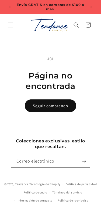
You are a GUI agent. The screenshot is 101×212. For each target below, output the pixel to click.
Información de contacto (35, 200)
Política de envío (35, 192)
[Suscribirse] (84, 161)
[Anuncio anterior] (10, 7)
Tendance (22, 184)
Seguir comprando (50, 105)
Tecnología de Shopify (45, 184)
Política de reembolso (73, 200)
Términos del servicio (67, 192)
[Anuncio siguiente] (91, 7)
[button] (11, 25)
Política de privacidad (81, 184)
